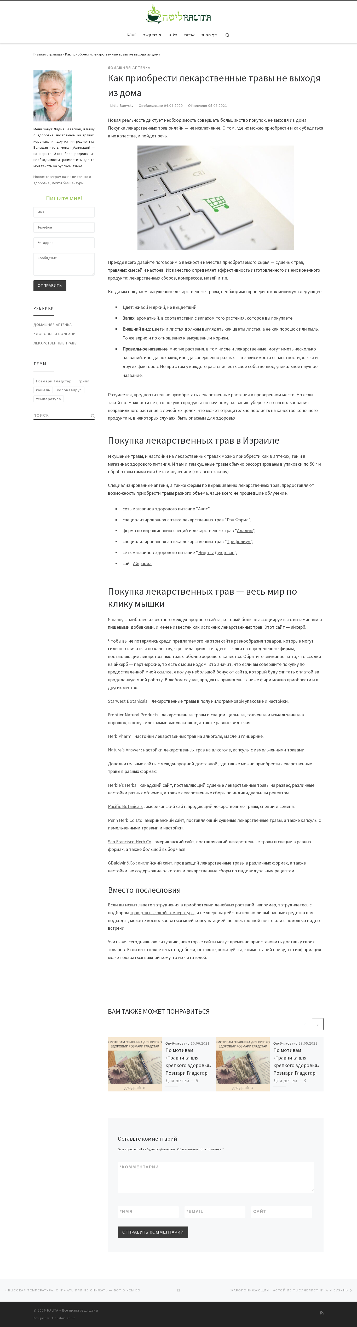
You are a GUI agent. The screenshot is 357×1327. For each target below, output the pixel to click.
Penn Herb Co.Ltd (125, 820)
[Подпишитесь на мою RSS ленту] (322, 1313)
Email (195, 1211)
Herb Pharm (119, 736)
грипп (84, 381)
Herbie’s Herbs (122, 785)
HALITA (52, 1310)
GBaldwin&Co (121, 863)
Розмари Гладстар (54, 381)
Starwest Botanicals (127, 701)
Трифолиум (239, 541)
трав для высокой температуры (162, 913)
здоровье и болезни (54, 333)
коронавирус (69, 390)
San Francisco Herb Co (129, 842)
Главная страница (47, 54)
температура (48, 399)
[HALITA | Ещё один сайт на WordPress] (178, 12)
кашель (43, 390)
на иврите (42, 153)
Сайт (259, 1211)
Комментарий (139, 1167)
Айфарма (142, 563)
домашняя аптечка (52, 324)
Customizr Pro (65, 1318)
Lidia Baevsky (122, 106)
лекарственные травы (55, 343)
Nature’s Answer (124, 750)
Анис (203, 509)
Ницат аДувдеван (216, 552)
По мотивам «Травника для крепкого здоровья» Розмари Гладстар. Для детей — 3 (296, 1065)
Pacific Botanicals (125, 806)
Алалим (245, 530)
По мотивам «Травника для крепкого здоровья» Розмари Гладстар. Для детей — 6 (188, 1065)
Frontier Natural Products (133, 715)
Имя (126, 1211)
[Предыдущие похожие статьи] (305, 1024)
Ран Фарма (238, 520)
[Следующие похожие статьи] (318, 1024)
